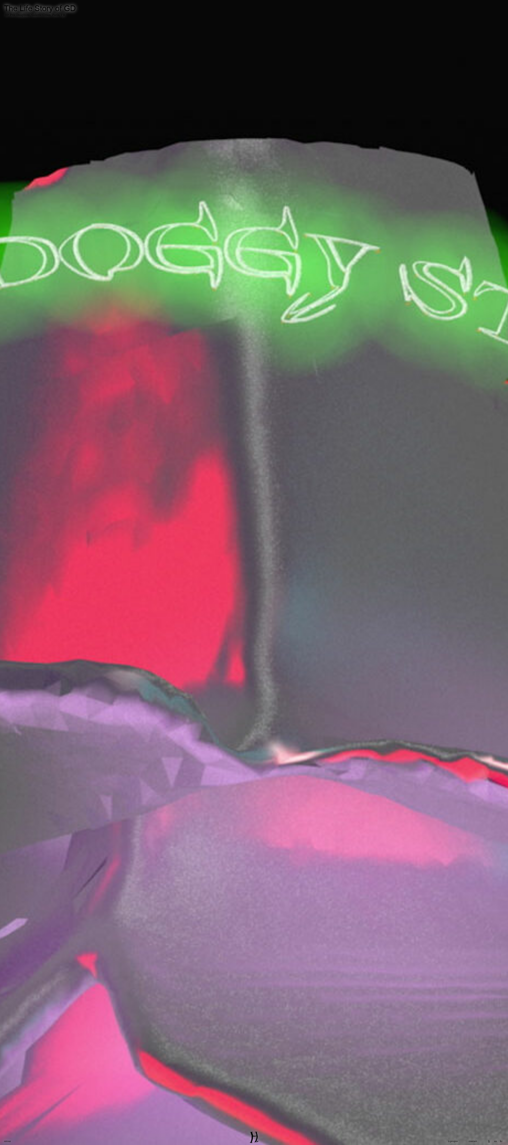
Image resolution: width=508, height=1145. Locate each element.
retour (7, 1141)
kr (501, 1141)
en (495, 1141)
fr (489, 1141)
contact (473, 1141)
